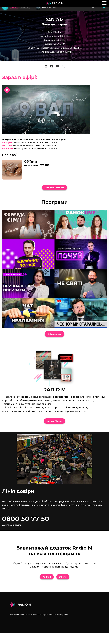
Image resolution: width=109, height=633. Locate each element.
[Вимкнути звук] (93, 7)
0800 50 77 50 (25, 519)
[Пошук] (63, 66)
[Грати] (5, 7)
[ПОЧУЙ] (80, 254)
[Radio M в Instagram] (46, 66)
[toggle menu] (104, 3)
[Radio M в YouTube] (57, 66)
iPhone (62, 577)
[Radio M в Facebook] (51, 66)
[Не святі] (80, 283)
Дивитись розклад (54, 188)
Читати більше (54, 421)
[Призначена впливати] (28, 283)
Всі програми (54, 334)
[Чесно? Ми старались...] (80, 313)
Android (47, 577)
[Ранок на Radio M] (80, 224)
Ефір (14, 7)
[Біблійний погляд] (28, 254)
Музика (24, 7)
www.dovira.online (11, 525)
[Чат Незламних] (28, 313)
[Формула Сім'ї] (28, 224)
